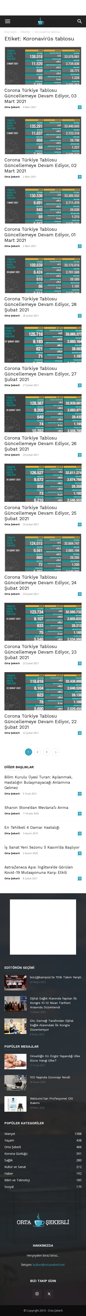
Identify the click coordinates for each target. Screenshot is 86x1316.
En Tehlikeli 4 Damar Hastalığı (32, 827)
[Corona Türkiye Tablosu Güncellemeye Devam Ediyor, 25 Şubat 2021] (43, 483)
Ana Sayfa (10, 32)
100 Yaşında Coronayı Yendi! (50, 1077)
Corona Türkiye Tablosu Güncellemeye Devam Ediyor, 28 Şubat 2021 (40, 304)
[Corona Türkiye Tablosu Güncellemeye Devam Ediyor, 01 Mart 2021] (43, 205)
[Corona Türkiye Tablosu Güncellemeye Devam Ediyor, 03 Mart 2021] (43, 65)
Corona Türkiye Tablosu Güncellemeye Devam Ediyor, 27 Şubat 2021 (40, 374)
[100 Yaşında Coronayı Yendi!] (15, 1082)
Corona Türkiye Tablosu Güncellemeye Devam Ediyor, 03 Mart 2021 (40, 95)
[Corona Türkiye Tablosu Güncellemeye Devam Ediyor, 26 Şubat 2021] (43, 413)
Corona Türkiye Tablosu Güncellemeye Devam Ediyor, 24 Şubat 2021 (40, 582)
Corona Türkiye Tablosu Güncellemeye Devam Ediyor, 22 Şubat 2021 (40, 721)
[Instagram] (37, 1293)
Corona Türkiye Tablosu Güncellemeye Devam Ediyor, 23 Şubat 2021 (40, 652)
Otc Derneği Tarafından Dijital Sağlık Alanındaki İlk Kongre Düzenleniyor (51, 1025)
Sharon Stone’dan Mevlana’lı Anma (36, 807)
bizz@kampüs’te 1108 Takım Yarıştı (55, 977)
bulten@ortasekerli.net (49, 1265)
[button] (7, 21)
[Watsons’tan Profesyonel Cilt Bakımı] (15, 1104)
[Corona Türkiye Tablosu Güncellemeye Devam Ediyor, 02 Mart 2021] (43, 135)
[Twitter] (49, 1294)
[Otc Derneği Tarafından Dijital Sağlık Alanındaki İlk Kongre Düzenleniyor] (15, 1026)
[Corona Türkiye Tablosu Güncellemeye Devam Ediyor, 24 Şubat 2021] (43, 552)
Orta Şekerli (12, 107)
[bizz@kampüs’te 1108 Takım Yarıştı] (15, 982)
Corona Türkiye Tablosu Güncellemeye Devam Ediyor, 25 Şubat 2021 (40, 513)
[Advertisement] (43, 7)
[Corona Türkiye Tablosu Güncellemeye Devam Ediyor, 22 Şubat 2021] (43, 691)
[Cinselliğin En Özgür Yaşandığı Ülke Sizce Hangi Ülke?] (15, 1061)
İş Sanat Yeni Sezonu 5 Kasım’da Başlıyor (42, 847)
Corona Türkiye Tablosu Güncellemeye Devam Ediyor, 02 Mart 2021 (40, 165)
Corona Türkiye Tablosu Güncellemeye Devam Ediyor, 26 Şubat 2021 (40, 443)
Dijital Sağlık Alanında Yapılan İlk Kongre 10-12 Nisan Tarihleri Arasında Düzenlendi (53, 1003)
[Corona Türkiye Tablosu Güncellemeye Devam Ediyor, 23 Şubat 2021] (43, 622)
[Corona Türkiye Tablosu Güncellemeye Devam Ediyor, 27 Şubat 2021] (43, 343)
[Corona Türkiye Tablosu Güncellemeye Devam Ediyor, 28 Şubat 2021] (43, 274)
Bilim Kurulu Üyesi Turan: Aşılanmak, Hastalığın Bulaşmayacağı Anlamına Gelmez (38, 782)
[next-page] (56, 752)
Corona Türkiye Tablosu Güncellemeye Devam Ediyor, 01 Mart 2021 (40, 234)
